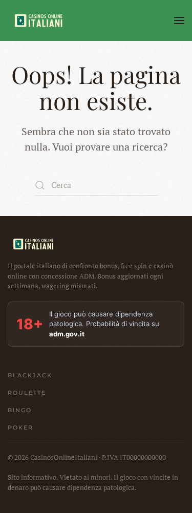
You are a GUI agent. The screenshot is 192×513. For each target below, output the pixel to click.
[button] (179, 20)
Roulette (27, 392)
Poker (20, 427)
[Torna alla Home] (38, 20)
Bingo (20, 410)
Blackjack (30, 375)
